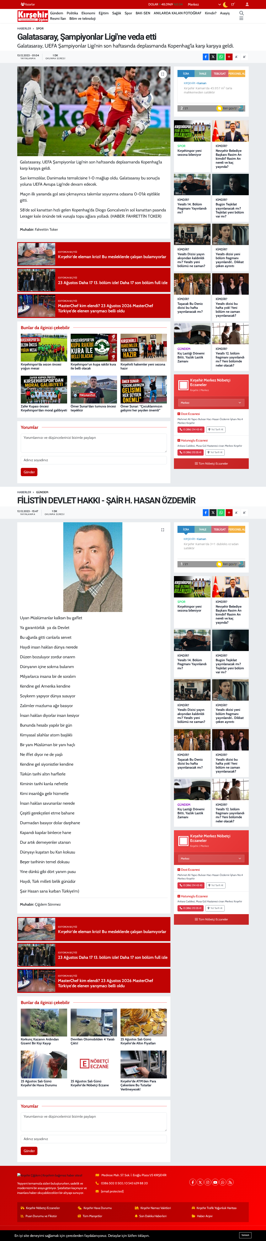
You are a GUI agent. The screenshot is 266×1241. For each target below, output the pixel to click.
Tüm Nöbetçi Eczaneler (213, 463)
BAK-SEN (143, 13)
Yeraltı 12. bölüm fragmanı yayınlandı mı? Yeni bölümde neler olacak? (230, 359)
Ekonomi (88, 13)
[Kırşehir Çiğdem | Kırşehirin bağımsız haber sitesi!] (32, 15)
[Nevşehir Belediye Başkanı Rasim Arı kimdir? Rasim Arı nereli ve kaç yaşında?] (230, 131)
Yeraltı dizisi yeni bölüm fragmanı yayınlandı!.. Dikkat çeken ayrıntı (230, 260)
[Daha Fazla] (229, 57)
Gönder (29, 472)
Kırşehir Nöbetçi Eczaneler (43, 1208)
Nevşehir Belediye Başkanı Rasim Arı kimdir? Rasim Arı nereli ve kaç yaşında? (228, 159)
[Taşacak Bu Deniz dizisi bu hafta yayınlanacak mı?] (192, 284)
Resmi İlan (58, 18)
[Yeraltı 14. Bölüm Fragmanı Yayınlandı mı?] (192, 184)
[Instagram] (207, 1182)
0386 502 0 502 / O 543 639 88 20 (124, 1183)
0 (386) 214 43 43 (192, 429)
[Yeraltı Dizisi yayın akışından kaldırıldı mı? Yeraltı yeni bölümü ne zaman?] (192, 234)
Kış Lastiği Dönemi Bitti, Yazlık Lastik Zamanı (190, 357)
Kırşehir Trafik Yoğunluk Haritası (216, 1208)
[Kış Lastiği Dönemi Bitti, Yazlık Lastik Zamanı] (192, 333)
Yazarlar (30, 4)
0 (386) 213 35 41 (192, 452)
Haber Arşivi (204, 1216)
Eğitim (104, 13)
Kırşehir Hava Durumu (98, 1208)
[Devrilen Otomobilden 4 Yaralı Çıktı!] (94, 1022)
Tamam (245, 1235)
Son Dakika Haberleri (152, 1216)
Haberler (24, 28)
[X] (200, 1182)
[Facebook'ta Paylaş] (206, 57)
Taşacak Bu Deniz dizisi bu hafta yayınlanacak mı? (190, 308)
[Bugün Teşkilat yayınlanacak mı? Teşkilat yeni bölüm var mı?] (230, 184)
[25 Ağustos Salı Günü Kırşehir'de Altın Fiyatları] (144, 1022)
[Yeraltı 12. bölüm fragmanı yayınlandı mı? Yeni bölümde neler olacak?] (230, 333)
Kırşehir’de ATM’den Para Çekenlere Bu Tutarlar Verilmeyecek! (138, 1085)
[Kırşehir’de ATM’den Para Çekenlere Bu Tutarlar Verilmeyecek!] (144, 1064)
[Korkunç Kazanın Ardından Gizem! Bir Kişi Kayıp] (44, 1022)
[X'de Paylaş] (213, 57)
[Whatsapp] (222, 1182)
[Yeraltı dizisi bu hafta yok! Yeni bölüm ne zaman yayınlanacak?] (230, 284)
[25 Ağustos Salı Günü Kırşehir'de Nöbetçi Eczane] (94, 1064)
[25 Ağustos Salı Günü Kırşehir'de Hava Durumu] (44, 1064)
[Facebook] (192, 1182)
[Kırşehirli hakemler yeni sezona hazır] (144, 347)
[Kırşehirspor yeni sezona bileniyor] (192, 131)
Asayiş (225, 13)
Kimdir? (211, 13)
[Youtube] (215, 1182)
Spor (128, 13)
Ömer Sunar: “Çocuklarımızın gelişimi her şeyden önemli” (141, 408)
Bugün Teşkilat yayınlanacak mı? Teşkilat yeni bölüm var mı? (230, 210)
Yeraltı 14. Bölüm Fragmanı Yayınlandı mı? (192, 208)
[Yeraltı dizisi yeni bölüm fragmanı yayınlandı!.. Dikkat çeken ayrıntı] (230, 234)
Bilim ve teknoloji (82, 18)
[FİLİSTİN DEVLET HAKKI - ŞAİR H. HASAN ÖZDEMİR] (93, 567)
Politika (72, 13)
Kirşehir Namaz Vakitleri (155, 1208)
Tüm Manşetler (92, 1216)
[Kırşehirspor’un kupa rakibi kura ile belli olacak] (94, 347)
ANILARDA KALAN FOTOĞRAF (177, 13)
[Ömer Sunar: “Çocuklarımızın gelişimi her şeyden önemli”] (144, 389)
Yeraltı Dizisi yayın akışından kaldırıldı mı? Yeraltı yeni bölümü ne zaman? (191, 260)
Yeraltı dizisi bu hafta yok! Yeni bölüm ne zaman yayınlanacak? (228, 310)
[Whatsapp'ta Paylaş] (221, 57)
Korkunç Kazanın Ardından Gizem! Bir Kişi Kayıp (40, 1041)
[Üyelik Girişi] (245, 4)
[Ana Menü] (241, 18)
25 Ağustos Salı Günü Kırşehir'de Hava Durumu (39, 1083)
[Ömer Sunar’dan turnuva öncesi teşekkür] (94, 389)
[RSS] (230, 1182)
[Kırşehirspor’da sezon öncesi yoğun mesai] (44, 347)
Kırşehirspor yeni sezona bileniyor (189, 153)
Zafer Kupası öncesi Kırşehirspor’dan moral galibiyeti (44, 408)
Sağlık (116, 13)
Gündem (56, 13)
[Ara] (242, 13)
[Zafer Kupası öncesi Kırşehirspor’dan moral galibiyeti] (44, 389)
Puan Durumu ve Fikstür (41, 1216)
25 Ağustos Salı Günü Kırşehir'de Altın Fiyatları (138, 1041)
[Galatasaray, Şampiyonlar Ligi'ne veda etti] (93, 111)
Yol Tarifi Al (217, 429)
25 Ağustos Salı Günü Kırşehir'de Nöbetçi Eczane (90, 1083)
